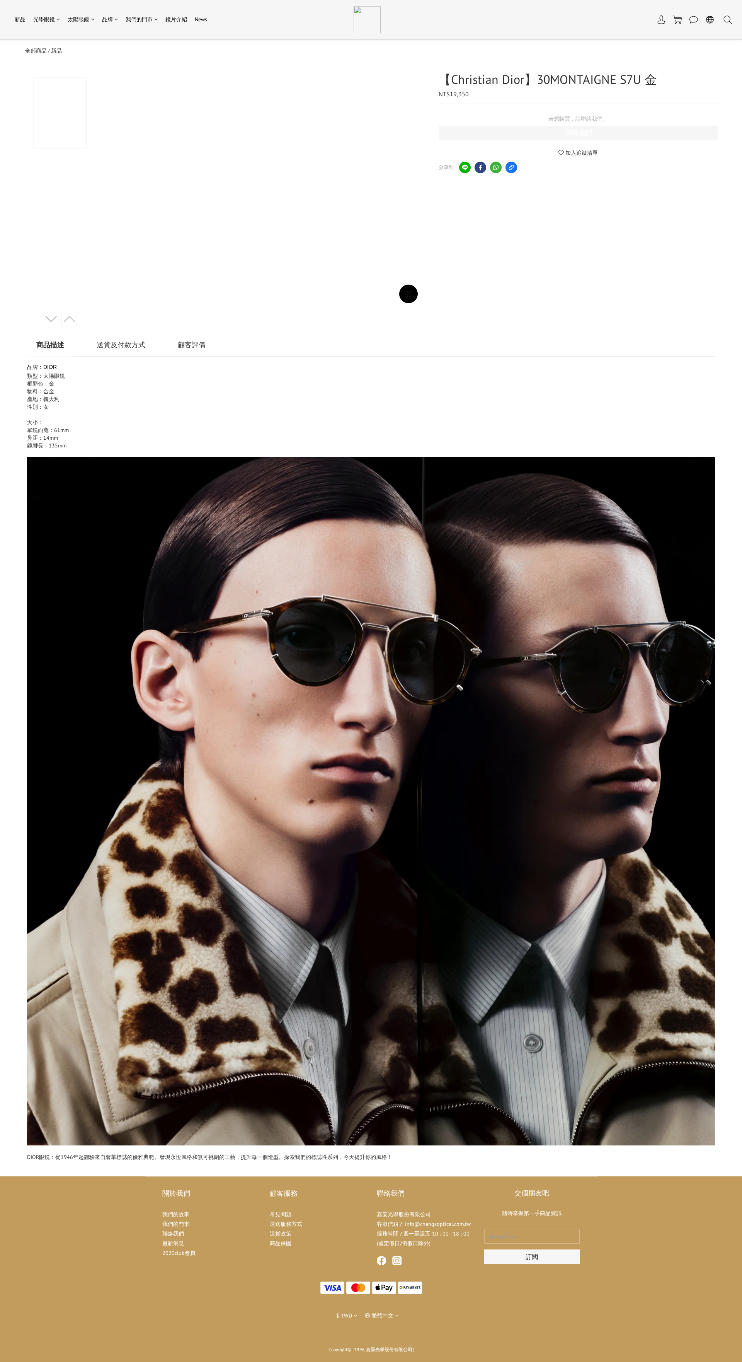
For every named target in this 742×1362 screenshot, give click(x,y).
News (201, 19)
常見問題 (280, 1214)
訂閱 (532, 1257)
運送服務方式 (286, 1223)
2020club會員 (179, 1252)
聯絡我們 (578, 133)
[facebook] (480, 167)
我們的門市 (139, 19)
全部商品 (36, 50)
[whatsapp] (496, 167)
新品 (20, 19)
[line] (465, 167)
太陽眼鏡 (78, 19)
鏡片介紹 (176, 19)
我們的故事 (175, 1214)
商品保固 (280, 1243)
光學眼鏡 (44, 19)
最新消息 (173, 1243)
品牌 (107, 19)
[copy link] (511, 167)
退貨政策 (280, 1233)
